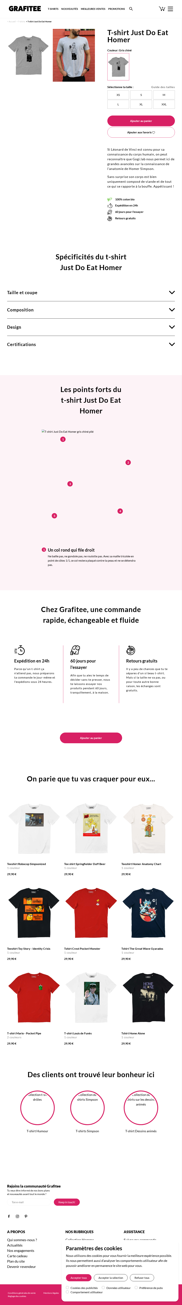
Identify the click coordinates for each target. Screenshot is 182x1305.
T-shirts (21, 21)
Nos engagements (20, 1250)
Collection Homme (79, 1240)
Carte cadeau (17, 1256)
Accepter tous (79, 1277)
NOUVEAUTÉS (69, 8)
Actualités (15, 1245)
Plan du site (16, 1261)
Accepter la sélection (110, 1277)
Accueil (12, 21)
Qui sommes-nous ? (22, 1240)
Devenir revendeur (21, 1266)
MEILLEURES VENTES (93, 8)
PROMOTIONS (116, 8)
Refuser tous (142, 1277)
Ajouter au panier (141, 120)
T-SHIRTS (53, 8)
